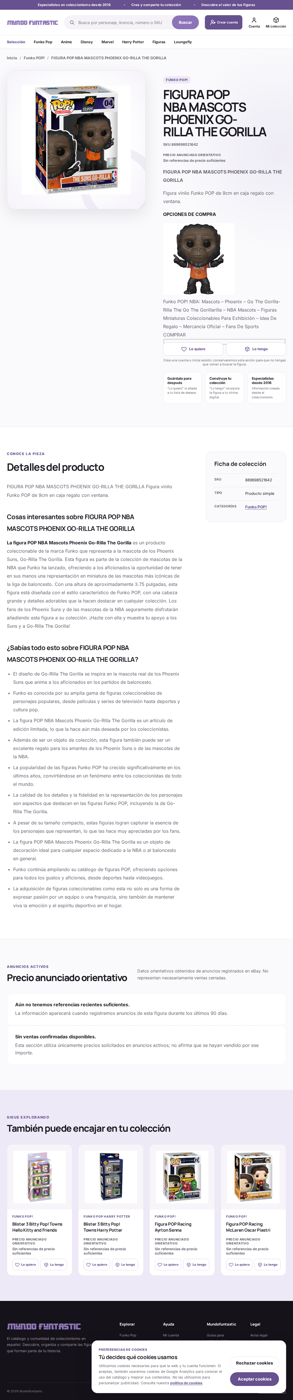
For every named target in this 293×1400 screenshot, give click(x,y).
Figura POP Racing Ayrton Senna (173, 1227)
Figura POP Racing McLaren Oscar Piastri (248, 1227)
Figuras (159, 42)
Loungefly (183, 42)
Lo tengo (260, 349)
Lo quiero (197, 349)
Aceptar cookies (255, 1379)
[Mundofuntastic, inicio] (32, 22)
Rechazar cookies (254, 1363)
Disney (87, 42)
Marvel (108, 42)
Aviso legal (259, 1335)
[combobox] (123, 22)
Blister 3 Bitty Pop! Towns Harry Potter (103, 1227)
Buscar (185, 22)
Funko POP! (34, 58)
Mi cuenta (171, 1335)
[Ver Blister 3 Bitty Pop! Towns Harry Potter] (110, 1177)
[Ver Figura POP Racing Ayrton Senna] (182, 1177)
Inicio (12, 58)
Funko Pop (43, 42)
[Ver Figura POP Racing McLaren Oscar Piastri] (253, 1177)
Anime (66, 42)
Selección (16, 42)
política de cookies (186, 1383)
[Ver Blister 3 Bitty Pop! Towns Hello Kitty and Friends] (39, 1177)
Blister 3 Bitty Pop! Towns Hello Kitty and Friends (37, 1227)
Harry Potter (133, 42)
